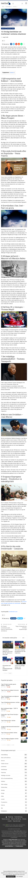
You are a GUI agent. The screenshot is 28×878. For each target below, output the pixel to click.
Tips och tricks (16, 821)
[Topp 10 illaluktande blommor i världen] (24, 704)
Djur (2, 808)
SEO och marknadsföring (6, 778)
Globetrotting (4, 787)
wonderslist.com (13, 611)
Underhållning (10, 28)
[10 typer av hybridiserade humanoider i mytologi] (24, 728)
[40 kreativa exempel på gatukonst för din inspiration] (20, 644)
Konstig (3, 28)
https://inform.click (17, 831)
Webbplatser (4, 811)
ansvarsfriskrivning (9, 846)
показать (12, 72)
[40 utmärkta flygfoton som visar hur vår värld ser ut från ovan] (8, 644)
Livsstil (2, 799)
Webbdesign (4, 769)
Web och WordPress (6, 757)
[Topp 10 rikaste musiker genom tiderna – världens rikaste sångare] (24, 686)
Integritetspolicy (19, 846)
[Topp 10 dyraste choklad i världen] (24, 734)
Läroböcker (3, 766)
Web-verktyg (4, 784)
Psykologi (3, 772)
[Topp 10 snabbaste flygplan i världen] (24, 740)
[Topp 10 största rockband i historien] (24, 692)
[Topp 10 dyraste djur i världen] (24, 722)
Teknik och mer (19, 657)
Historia (3, 805)
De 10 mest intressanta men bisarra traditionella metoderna (6, 629)
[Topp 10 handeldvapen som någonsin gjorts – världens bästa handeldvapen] (24, 698)
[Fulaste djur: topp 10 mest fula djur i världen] (24, 716)
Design (4, 657)
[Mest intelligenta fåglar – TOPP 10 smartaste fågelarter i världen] (24, 710)
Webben (3, 781)
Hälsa (2, 796)
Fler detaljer (19, 876)
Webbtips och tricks (5, 775)
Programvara (4, 802)
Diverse (3, 760)
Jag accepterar (10, 876)
